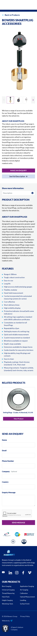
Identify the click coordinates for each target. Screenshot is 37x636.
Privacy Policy (25, 616)
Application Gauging (27, 586)
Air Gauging (24, 590)
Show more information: (13, 188)
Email (4, 451)
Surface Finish (25, 604)
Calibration (24, 593)
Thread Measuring (8, 593)
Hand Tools (6, 597)
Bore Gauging (6, 586)
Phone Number (8, 461)
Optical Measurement (27, 597)
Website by (6, 621)
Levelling (23, 600)
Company (6, 471)
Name (4, 440)
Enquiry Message (8, 492)
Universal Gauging (8, 590)
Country (5, 482)
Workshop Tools (7, 604)
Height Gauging (7, 600)
